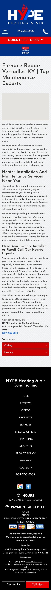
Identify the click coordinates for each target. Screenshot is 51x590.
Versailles (25, 545)
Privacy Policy (25, 453)
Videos (25, 410)
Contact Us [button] (13, 584)
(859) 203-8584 (10, 333)
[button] (25, 345)
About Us (25, 446)
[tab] (25, 345)
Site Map (25, 461)
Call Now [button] (37, 584)
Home (26, 396)
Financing (25, 439)
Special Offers (25, 432)
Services (25, 425)
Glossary (25, 468)
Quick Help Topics (24, 40)
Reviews (25, 403)
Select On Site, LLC (34, 562)
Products (25, 418)
